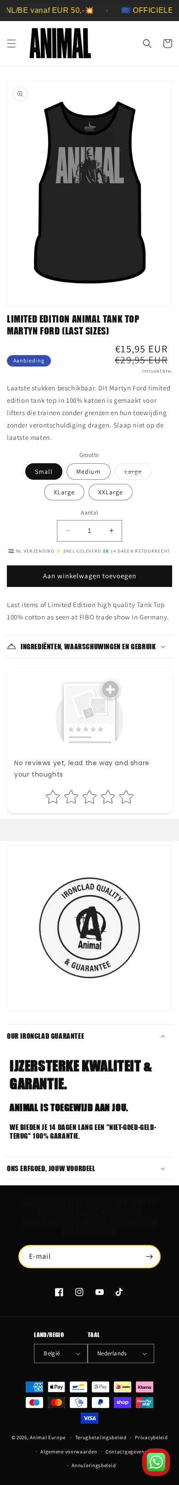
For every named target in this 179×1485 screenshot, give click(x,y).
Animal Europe (47, 1437)
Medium (88, 471)
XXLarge (110, 492)
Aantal (89, 512)
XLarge (64, 492)
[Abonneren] (149, 1256)
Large (137, 473)
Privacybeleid (151, 1437)
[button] (11, 43)
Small (44, 471)
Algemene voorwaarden (68, 1451)
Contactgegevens (126, 1451)
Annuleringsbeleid (94, 1465)
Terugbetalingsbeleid (101, 1437)
